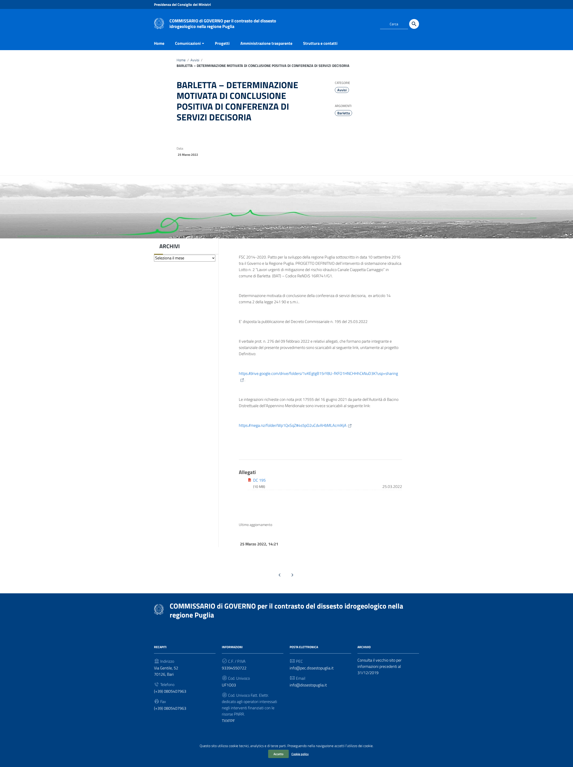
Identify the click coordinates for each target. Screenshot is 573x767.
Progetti (222, 43)
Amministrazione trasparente (266, 43)
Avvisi (194, 60)
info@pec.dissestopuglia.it (312, 668)
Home (159, 43)
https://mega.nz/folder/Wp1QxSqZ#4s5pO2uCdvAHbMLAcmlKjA (292, 425)
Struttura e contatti (320, 43)
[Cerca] (414, 24)
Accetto (278, 754)
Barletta (343, 113)
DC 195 (259, 480)
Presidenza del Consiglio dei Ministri (182, 4)
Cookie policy (300, 754)
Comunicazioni (188, 43)
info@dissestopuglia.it (308, 685)
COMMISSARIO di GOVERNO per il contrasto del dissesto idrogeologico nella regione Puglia (222, 23)
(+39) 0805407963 (170, 691)
